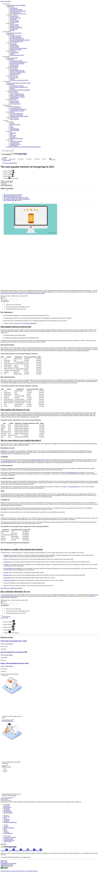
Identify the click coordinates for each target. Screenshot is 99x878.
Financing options (14, 24)
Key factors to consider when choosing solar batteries (17, 199)
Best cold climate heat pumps (17, 70)
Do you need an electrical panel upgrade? (20, 90)
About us (12, 123)
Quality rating (7, 577)
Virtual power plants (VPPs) (17, 55)
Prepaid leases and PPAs (16, 27)
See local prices (4, 301)
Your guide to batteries (15, 35)
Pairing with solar (14, 66)
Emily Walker (9, 181)
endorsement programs (72, 472)
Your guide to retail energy (16, 115)
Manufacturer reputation (9, 580)
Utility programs (14, 145)
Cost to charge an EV (15, 103)
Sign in (53, 159)
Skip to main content (6, 1)
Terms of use (4, 860)
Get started (4, 765)
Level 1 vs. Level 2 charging (17, 94)
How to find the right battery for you (13, 200)
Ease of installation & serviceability (12, 568)
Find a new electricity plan (16, 113)
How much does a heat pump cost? (18, 62)
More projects (37, 159)
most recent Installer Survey (9, 461)
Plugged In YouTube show (16, 138)
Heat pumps (21, 159)
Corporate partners (14, 142)
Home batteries (12, 159)
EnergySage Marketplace (30, 323)
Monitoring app (7, 575)
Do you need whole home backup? (18, 48)
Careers (12, 127)
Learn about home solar (7, 719)
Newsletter (12, 137)
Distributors (3, 451)
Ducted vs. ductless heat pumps (17, 72)
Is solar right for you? (15, 12)
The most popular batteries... (11, 163)
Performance (7, 561)
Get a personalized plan (15, 108)
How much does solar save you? (18, 13)
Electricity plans (8, 811)
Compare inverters (14, 20)
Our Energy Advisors (15, 124)
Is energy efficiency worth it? (17, 110)
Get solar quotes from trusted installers (16, 5)
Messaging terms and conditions (8, 863)
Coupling (6, 564)
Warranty (6, 572)
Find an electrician (14, 119)
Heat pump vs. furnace (15, 73)
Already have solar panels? (16, 41)
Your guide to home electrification (18, 109)
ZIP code (3, 297)
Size (5, 559)
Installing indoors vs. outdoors (17, 96)
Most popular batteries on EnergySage (13, 194)
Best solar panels (14, 16)
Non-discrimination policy (7, 864)
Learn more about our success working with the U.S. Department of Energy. (19, 871)
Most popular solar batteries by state (12, 196)
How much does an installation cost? (19, 87)
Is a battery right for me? (16, 37)
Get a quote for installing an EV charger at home (18, 83)
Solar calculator (13, 8)
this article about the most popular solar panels (12, 293)
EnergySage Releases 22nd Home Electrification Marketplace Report (24, 146)
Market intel (13, 133)
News (11, 134)
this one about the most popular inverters (34, 293)
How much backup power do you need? (20, 40)
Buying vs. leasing (14, 26)
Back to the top (6, 616)
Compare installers (14, 22)
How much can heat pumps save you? (19, 80)
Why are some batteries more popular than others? (16, 197)
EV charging (28, 159)
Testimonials (13, 135)
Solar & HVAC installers (16, 141)
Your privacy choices (7, 866)
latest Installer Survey (74, 486)
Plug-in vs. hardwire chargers (17, 95)
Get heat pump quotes (12, 58)
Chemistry (6, 555)
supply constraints (36, 459)
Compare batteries (14, 45)
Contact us (6, 832)
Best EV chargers (14, 92)
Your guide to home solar (16, 9)
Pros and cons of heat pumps (17, 63)
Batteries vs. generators (15, 49)
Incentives (12, 30)
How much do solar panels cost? (18, 10)
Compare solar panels (15, 17)
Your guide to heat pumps (16, 60)
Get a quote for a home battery (14, 33)
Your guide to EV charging (16, 85)
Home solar (3, 159)
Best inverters (13, 19)
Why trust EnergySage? (6, 185)
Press (11, 126)
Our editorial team (14, 128)
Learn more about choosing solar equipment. (11, 588)
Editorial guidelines (14, 130)
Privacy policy (4, 862)
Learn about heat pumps (7, 797)
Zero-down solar (14, 29)
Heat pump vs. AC (14, 74)
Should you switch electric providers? (19, 116)
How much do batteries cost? (17, 38)
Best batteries (13, 44)
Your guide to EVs (14, 101)
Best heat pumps (14, 69)
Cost (5, 585)
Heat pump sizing (14, 65)
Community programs (15, 144)
